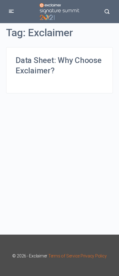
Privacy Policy (94, 255)
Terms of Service (64, 255)
